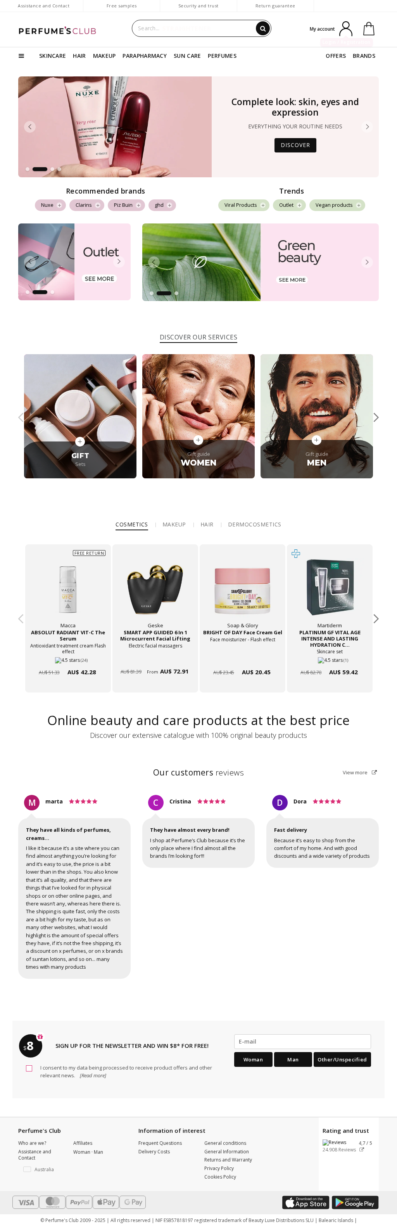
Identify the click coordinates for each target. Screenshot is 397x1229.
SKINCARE (52, 55)
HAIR (79, 55)
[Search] (263, 28)
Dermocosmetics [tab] (254, 524)
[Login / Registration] (346, 27)
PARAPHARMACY (145, 55)
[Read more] (92, 1075)
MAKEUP (104, 55)
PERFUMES (222, 55)
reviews (198, 772)
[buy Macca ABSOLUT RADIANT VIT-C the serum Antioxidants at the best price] (68, 593)
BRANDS (364, 55)
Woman (253, 1059)
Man (293, 1059)
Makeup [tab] (174, 524)
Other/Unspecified (342, 1059)
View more (356, 772)
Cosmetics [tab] (132, 524)
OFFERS (336, 55)
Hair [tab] (207, 524)
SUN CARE (187, 55)
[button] (27, 169)
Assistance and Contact (43, 6)
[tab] (199, 336)
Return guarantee (275, 6)
